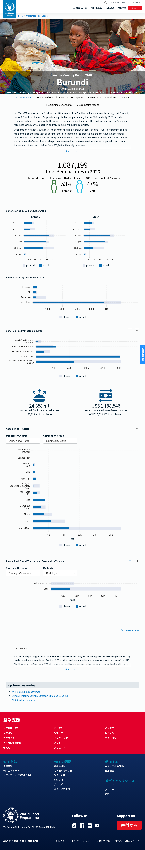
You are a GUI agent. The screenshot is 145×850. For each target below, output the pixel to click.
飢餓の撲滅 (59, 766)
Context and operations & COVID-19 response (59, 97)
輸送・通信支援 (62, 789)
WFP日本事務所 (11, 770)
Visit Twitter (74, 825)
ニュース (109, 785)
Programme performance (59, 104)
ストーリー (110, 789)
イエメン (7, 733)
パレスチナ (59, 748)
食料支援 (58, 784)
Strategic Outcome (16, 435)
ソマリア (58, 733)
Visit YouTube (97, 825)
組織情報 (7, 766)
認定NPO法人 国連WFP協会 (17, 775)
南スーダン (110, 738)
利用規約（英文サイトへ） (128, 840)
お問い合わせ (103, 840)
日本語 (135, 2)
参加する (111, 761)
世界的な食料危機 (63, 770)
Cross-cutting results (88, 104)
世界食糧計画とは (79, 8)
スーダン (58, 728)
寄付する (135, 8)
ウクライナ (9, 738)
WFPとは (10, 761)
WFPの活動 (96, 8)
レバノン (109, 733)
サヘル (6, 748)
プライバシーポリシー (80, 840)
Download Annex (130, 630)
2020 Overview (23, 97)
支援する (122, 8)
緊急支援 (58, 779)
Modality (48, 568)
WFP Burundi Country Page (26, 691)
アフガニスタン (11, 728)
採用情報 (109, 770)
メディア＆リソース (118, 2)
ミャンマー (110, 728)
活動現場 (110, 8)
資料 (107, 794)
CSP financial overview (117, 97)
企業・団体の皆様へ (115, 766)
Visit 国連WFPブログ (90, 825)
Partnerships (94, 97)
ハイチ (57, 743)
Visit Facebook (82, 825)
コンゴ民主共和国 (12, 743)
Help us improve (142, 354)
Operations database (37, 16)
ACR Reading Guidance (23, 699)
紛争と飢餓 (59, 775)
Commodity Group (53, 435)
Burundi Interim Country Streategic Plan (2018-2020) (40, 695)
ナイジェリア (61, 738)
